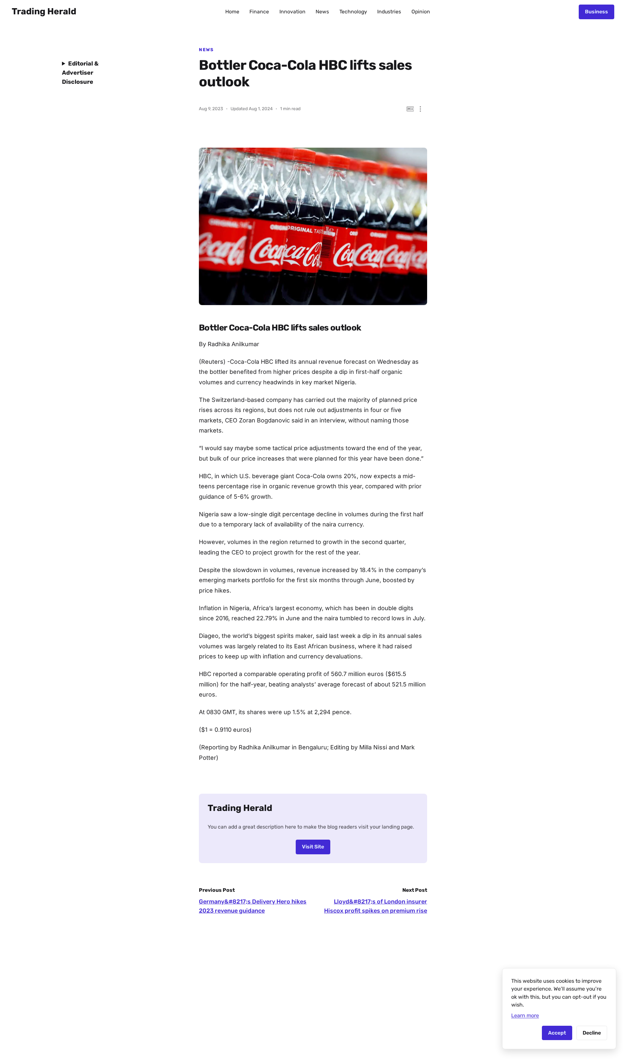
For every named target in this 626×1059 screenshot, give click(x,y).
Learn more (525, 1015)
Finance (259, 11)
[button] (420, 109)
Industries (389, 11)
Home (232, 11)
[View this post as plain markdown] (410, 109)
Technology (353, 11)
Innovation (292, 11)
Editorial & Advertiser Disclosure (80, 72)
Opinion (420, 11)
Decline (592, 1033)
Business (596, 11)
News (322, 11)
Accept (557, 1033)
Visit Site (313, 847)
